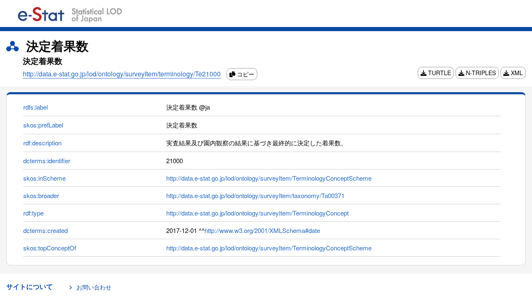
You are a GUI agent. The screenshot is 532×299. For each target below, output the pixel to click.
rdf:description (42, 142)
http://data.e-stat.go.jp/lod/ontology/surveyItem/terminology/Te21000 (122, 73)
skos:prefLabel (43, 124)
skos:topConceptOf (49, 247)
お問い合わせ (93, 287)
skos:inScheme (44, 178)
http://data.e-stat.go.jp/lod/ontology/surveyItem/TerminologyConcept (257, 212)
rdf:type (33, 212)
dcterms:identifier (46, 160)
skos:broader (41, 195)
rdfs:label (35, 107)
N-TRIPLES (480, 73)
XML (516, 73)
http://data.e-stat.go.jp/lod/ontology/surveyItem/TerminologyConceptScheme (269, 178)
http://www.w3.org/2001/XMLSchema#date (262, 230)
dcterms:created (45, 230)
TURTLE (438, 73)
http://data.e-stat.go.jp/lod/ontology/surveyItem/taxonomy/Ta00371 (255, 195)
